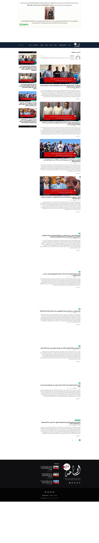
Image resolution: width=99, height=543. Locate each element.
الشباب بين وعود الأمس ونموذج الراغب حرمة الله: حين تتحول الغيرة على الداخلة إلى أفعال (62, 160)
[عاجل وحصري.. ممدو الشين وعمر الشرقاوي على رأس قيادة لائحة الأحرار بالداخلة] (60, 300)
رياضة (51, 45)
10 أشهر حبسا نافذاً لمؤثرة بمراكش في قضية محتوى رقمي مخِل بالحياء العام (60, 348)
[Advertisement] (49, 35)
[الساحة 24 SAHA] (76, 45)
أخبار (69, 45)
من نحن (55, 495)
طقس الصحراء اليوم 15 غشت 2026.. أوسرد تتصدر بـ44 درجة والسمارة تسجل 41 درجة (60, 385)
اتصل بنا (51, 495)
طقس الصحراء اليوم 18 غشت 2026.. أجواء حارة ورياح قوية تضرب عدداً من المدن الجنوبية (61, 274)
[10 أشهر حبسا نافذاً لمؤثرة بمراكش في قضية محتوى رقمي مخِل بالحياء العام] (60, 337)
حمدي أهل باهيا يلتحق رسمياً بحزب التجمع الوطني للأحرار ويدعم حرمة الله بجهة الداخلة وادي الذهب (61, 123)
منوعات (41, 45)
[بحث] (19, 45)
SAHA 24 (72, 55)
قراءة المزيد (78, 136)
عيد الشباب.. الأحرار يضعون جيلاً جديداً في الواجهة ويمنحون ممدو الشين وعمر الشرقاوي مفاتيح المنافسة (60, 86)
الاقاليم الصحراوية (62, 45)
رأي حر (30, 45)
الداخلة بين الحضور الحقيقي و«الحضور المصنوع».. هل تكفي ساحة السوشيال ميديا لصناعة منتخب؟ (60, 423)
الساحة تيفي (35, 45)
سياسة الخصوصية (45, 495)
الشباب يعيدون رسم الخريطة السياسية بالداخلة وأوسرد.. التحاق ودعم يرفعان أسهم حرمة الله (60, 197)
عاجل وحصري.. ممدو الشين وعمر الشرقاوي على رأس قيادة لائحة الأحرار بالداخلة (60, 311)
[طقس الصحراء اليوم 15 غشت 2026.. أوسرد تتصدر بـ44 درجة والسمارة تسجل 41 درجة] (60, 374)
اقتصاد (55, 45)
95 (72, 440)
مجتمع (46, 45)
